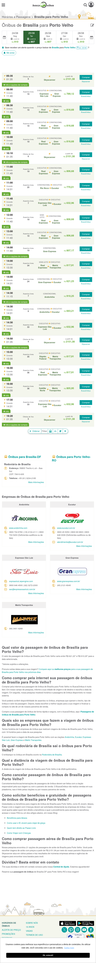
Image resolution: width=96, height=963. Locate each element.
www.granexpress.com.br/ (68, 581)
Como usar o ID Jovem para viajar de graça (26, 822)
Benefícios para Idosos (17, 817)
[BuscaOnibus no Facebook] (91, 929)
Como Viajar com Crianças (19, 832)
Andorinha (69, 737)
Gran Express (17, 740)
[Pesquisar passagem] (85, 5)
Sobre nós (32, 922)
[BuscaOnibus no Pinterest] (71, 929)
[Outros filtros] (65, 431)
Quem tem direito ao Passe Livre (21, 827)
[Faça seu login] (91, 4)
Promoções (8, 933)
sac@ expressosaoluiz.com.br (22, 589)
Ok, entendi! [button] (48, 955)
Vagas (29, 930)
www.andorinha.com (18, 528)
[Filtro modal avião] (60, 431)
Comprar (86, 77)
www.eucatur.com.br (66, 528)
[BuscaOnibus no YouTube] (84, 929)
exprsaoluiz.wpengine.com (21, 581)
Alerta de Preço (11, 929)
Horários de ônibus (9, 924)
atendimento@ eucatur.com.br (70, 542)
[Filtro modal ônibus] (50, 431)
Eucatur (78, 737)
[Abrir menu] (3, 5)
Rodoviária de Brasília (52, 754)
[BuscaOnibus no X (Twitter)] (64, 929)
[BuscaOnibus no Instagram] (77, 929)
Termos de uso (34, 934)
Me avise (10, 52)
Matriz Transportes (33, 740)
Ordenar (36, 431)
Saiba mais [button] (69, 948)
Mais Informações (36, 482)
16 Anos (30, 926)
